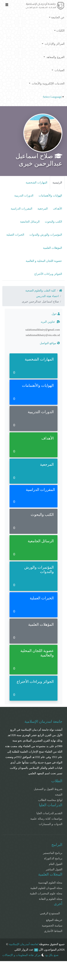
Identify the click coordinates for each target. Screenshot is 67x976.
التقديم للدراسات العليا (49, 813)
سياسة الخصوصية (52, 925)
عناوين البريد (49, 321)
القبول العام (55, 864)
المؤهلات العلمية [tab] (52, 247)
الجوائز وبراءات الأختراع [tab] (48, 273)
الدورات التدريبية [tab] (23, 195)
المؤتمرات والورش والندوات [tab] (45, 234)
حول (54, 313)
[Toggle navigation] (6, 5)
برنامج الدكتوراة (53, 858)
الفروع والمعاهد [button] (55, 57)
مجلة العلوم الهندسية (50, 882)
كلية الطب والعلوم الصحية (40, 290)
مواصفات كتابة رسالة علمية (46, 818)
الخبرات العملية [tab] (15, 234)
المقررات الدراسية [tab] (21, 208)
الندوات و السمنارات (50, 824)
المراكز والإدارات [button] (54, 43)
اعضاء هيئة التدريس (47, 296)
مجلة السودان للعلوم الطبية (46, 888)
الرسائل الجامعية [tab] (30, 221)
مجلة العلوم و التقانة (50, 898)
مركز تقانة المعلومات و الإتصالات (21, 955)
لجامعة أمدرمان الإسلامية (23, 944)
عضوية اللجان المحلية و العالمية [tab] (44, 260)
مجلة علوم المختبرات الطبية (46, 893)
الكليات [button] (60, 30)
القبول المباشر (54, 869)
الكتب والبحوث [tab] (53, 221)
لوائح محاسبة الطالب (50, 800)
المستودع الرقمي (50, 913)
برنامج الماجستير (52, 852)
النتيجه (58, 794)
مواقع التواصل (48, 343)
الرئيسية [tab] (57, 182)
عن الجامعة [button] (58, 17)
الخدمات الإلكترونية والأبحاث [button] (48, 83)
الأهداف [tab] (57, 208)
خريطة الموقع (54, 920)
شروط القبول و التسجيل (48, 789)
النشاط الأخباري (53, 931)
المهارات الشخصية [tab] (36, 182)
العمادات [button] (59, 70)
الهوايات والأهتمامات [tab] (50, 195)
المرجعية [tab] (43, 208)
